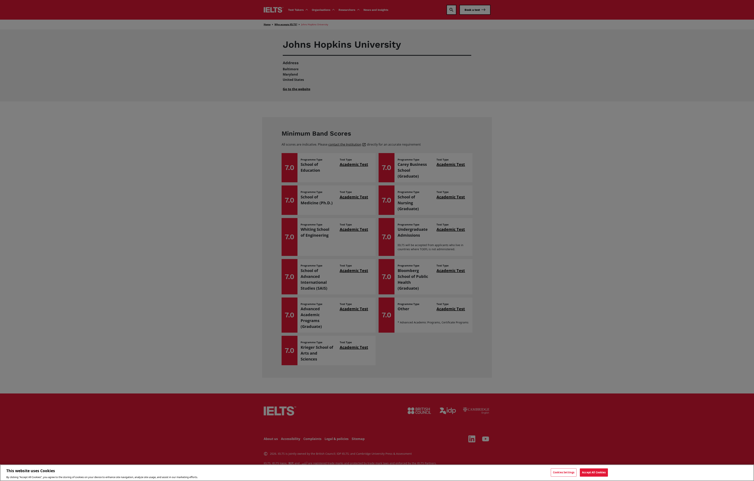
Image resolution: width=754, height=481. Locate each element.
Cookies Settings (563, 472)
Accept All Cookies (594, 472)
